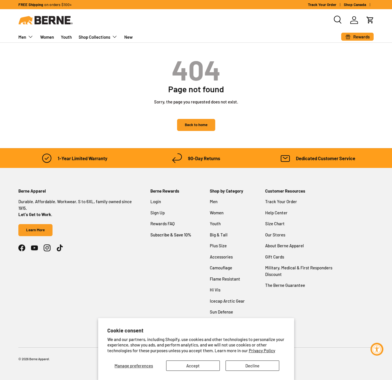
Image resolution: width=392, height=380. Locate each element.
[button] (370, 20)
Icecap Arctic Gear (227, 300)
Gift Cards (274, 256)
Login (155, 201)
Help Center (276, 212)
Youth (66, 37)
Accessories (221, 256)
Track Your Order (322, 4)
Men (22, 37)
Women (47, 37)
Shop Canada (355, 4)
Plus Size (218, 245)
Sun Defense (221, 311)
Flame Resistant (225, 278)
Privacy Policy (262, 350)
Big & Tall (219, 234)
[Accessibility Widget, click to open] (376, 349)
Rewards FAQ (162, 223)
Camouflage (221, 267)
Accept (193, 365)
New (128, 37)
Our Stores (275, 234)
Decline (252, 365)
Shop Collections (94, 37)
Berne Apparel (39, 359)
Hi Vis (215, 289)
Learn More (35, 230)
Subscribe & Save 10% (170, 234)
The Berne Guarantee (285, 285)
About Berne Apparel (284, 245)
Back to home (196, 124)
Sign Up (157, 212)
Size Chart (275, 223)
